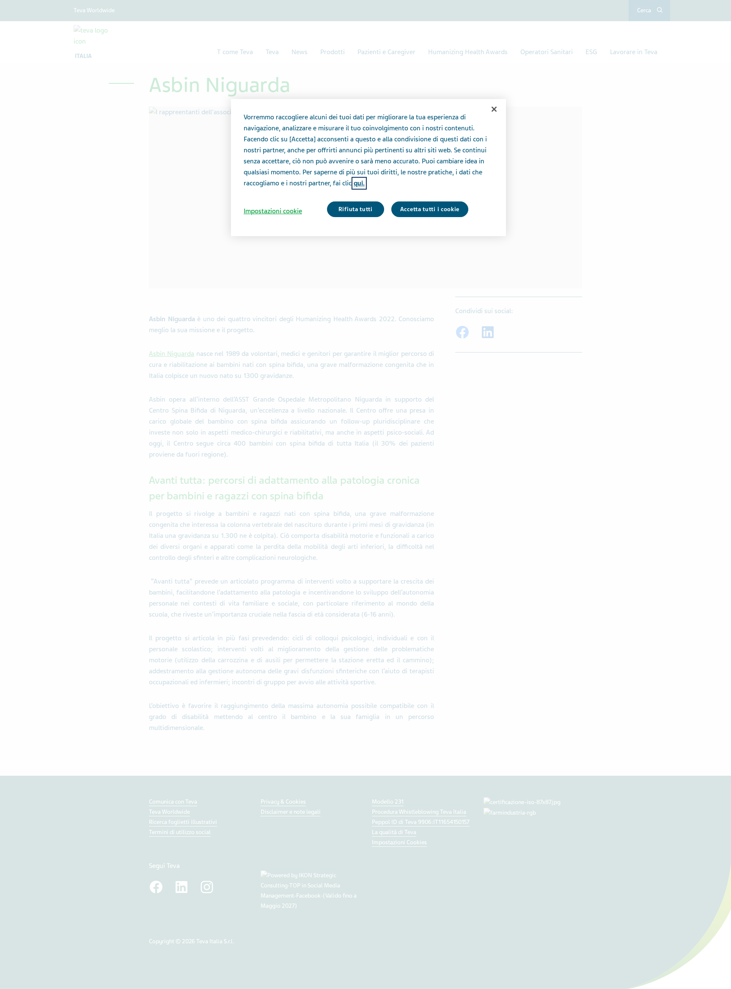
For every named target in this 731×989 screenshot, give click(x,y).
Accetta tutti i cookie (429, 209)
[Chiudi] (494, 109)
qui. (359, 183)
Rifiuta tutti (355, 209)
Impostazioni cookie (273, 211)
